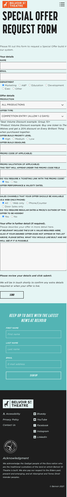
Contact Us (9, 425)
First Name (12, 328)
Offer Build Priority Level (15, 135)
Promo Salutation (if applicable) (30, 166)
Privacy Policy (11, 419)
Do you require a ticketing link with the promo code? (32, 178)
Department (7, 82)
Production (7, 99)
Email (9, 358)
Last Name (12, 343)
